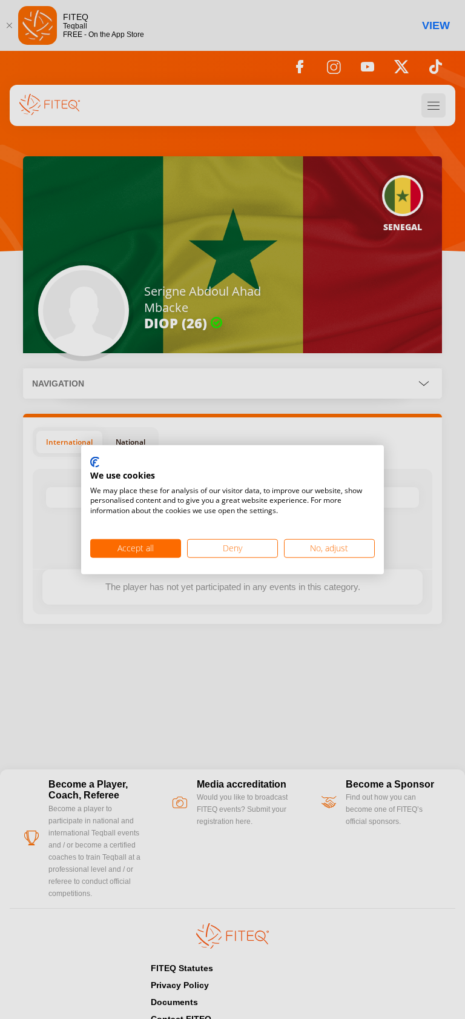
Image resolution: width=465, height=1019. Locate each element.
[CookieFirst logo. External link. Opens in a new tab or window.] (94, 463)
